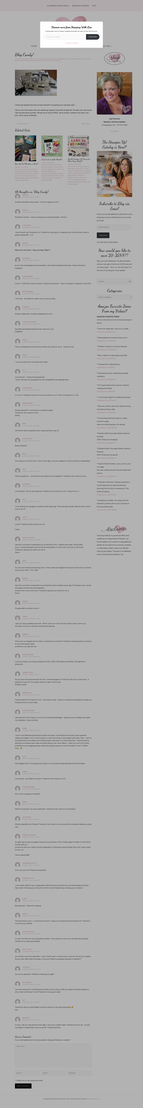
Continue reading (71, 43)
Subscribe (93, 37)
